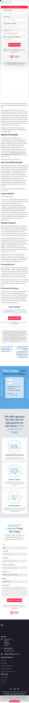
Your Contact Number (10, 23)
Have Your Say (5, 585)
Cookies (3, 682)
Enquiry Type (7, 30)
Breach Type (6, 571)
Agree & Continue (14, 701)
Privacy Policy (14, 52)
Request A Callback (14, 600)
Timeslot (4, 578)
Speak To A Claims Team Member (11, 37)
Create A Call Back (14, 318)
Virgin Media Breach (6, 668)
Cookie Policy (19, 698)
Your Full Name (8, 10)
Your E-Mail (7, 16)
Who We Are (4, 663)
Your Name (5, 551)
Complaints (4, 680)
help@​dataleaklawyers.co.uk (11, 654)
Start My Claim (13, 45)
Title (4, 545)
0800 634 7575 (10, 311)
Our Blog (3, 660)
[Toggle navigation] (26, 2)
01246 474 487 (8, 648)
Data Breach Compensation (8, 671)
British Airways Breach (7, 665)
